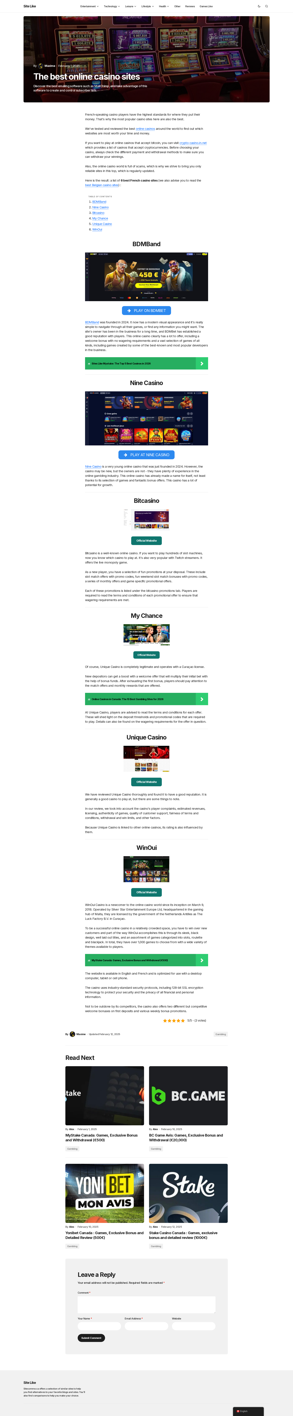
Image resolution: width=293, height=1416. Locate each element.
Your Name (85, 1318)
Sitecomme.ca (31, 1388)
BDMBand (99, 202)
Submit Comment (91, 1337)
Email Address (134, 1318)
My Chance (100, 218)
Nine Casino (100, 207)
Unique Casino (102, 224)
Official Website (146, 540)
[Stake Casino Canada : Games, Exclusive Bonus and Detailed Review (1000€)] (188, 1193)
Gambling (220, 1034)
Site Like (30, 6)
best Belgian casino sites (101, 185)
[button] (259, 6)
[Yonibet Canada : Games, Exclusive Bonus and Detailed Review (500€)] (104, 1193)
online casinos (145, 129)
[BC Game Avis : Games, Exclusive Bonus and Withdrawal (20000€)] (188, 1095)
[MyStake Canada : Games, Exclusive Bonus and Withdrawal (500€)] (104, 1095)
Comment (84, 1292)
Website (176, 1318)
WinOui (97, 229)
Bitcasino (98, 213)
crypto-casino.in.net (193, 143)
